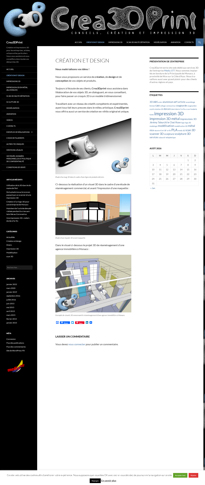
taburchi (162, 137)
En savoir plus (108, 480)
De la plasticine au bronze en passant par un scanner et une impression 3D (18, 195)
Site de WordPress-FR (15, 350)
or (165, 130)
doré (173, 109)
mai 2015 (10, 307)
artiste (181, 101)
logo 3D (188, 123)
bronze (152, 106)
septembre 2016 (13, 296)
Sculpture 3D (12, 102)
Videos (9, 120)
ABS (155, 101)
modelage (153, 126)
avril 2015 (10, 311)
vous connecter (76, 344)
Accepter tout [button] (180, 475)
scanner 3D (157, 133)
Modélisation (160, 42)
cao (157, 105)
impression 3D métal (165, 119)
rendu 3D (181, 130)
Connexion (11, 339)
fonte (152, 115)
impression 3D (169, 113)
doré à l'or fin (180, 109)
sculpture (169, 133)
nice (152, 130)
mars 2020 (10, 288)
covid (152, 109)
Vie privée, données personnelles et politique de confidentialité (18, 158)
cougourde (181, 105)
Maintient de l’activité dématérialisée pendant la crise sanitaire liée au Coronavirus (19, 211)
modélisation (166, 125)
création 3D (158, 109)
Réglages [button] (95, 481)
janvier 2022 (11, 284)
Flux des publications (15, 343)
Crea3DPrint (14, 42)
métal (191, 125)
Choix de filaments (15, 138)
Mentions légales (14, 150)
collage (163, 106)
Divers (9, 245)
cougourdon (192, 106)
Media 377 (169, 70)
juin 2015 (10, 303)
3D (151, 101)
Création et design (95, 42)
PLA (174, 130)
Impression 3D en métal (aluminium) (17, 88)
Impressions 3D (115, 42)
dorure (167, 108)
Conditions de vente (15, 167)
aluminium (168, 101)
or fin (169, 130)
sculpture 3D (183, 133)
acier (160, 102)
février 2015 (11, 319)
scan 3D (190, 130)
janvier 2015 (11, 323)
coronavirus (170, 106)
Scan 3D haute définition (138, 42)
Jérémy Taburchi (158, 122)
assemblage (190, 102)
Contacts (189, 42)
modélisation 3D (181, 126)
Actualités (10, 237)
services (154, 137)
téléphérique (171, 137)
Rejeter (193, 475)
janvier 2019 (11, 292)
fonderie (193, 109)
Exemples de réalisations (18, 132)
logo (182, 123)
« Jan (152, 188)
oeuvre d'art (159, 130)
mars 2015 (10, 315)
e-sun (188, 109)
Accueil (78, 42)
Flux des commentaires (16, 347)
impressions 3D (188, 119)
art (176, 101)
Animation (175, 42)
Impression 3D (12, 249)
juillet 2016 (11, 299)
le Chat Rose (174, 122)
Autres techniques (15, 144)
